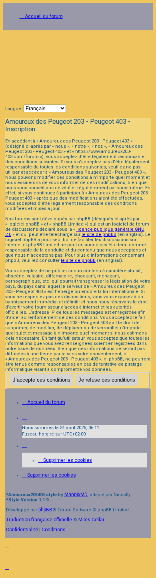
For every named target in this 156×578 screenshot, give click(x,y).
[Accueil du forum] (78, 65)
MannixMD (76, 494)
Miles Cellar (91, 520)
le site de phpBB (99, 234)
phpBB (45, 510)
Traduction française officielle (39, 520)
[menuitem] (65, 460)
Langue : (14, 108)
